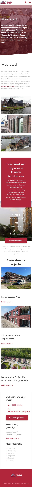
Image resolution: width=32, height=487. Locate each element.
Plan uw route (11, 438)
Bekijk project (5, 302)
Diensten (11, 453)
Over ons (11, 448)
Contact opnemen (15, 240)
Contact (11, 458)
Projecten (11, 456)
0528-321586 (26, 2)
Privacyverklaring (8, 483)
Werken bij (12, 451)
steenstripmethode (7, 86)
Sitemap (11, 460)
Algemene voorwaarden (21, 483)
